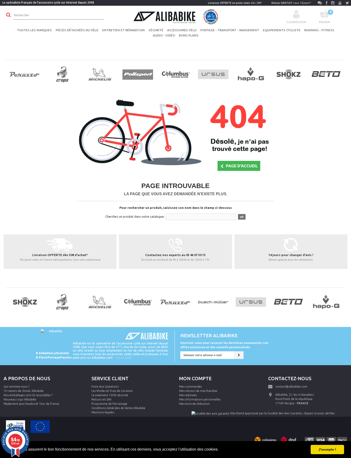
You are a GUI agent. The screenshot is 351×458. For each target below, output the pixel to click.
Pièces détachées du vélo (77, 30)
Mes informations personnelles (200, 399)
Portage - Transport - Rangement (229, 30)
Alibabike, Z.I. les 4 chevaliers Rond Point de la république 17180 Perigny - (294, 399)
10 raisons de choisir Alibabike (24, 390)
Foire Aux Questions (104, 386)
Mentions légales (102, 412)
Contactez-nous (289, 378)
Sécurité (156, 30)
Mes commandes (190, 386)
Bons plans (188, 35)
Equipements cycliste (281, 30)
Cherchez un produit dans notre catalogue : (135, 216)
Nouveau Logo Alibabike (20, 399)
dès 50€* (235, 2)
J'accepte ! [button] (327, 449)
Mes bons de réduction (194, 403)
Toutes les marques (34, 30)
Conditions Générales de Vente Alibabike (118, 408)
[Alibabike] (175, 16)
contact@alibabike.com (291, 386)
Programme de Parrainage (109, 403)
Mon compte (195, 378)
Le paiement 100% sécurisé (109, 395)
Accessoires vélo (182, 30)
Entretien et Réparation (123, 30)
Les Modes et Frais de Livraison (112, 390)
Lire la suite (124, 357)
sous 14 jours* (291, 2)
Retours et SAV (101, 399)
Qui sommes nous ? (16, 386)
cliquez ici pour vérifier (319, 413)
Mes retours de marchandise (198, 390)
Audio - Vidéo (164, 35)
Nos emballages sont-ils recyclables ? (28, 395)
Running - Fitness (319, 30)
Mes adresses (188, 395)
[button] (220, 450)
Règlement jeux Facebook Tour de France (31, 403)
